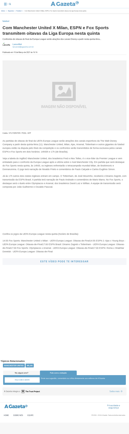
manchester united (14, 366)
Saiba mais (114, 391)
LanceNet (17, 44)
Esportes (11, 11)
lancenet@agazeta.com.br (23, 47)
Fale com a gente (22, 380)
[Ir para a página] (65, 4)
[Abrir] (5, 4)
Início (3, 11)
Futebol (19, 11)
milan (30, 366)
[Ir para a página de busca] (10, 4)
